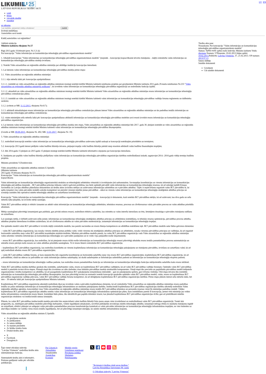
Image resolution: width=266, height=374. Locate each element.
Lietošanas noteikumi (74, 350)
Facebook (11, 338)
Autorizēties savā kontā (11, 33)
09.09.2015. (20, 132)
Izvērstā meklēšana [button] (9, 31)
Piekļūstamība (71, 358)
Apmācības (50, 355)
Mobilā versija (71, 348)
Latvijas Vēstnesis (226, 56)
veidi (9, 13)
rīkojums (202, 53)
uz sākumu (6, 25)
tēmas (9, 15)
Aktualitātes (50, 350)
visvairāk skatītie (14, 18)
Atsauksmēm (51, 353)
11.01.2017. (52, 132)
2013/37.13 (203, 58)
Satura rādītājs (204, 61)
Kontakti (49, 358)
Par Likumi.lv (51, 348)
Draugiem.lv (12, 340)
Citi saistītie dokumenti (214, 70)
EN (264, 2)
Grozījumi (208, 68)
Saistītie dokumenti (206, 63)
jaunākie (10, 20)
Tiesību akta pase (206, 43)
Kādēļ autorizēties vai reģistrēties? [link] (16, 38)
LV (260, 2)
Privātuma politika (73, 353)
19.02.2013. (203, 56)
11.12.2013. (26, 105)
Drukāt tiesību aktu (15, 330)
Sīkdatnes (69, 355)
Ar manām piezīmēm (16, 325)
